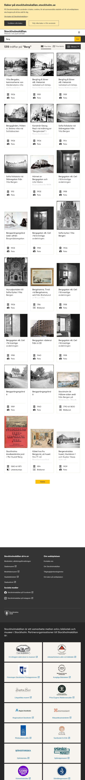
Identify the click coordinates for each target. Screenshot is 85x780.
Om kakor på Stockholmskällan (15, 16)
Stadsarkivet (8, 582)
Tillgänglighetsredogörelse (53, 572)
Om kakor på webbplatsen (53, 577)
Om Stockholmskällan (52, 566)
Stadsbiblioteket (10, 577)
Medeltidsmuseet (10, 572)
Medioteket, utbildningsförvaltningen (17, 561)
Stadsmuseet (9, 566)
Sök (77, 39)
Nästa (42, 482)
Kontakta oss (48, 561)
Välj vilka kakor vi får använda (43, 23)
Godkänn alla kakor (15, 23)
